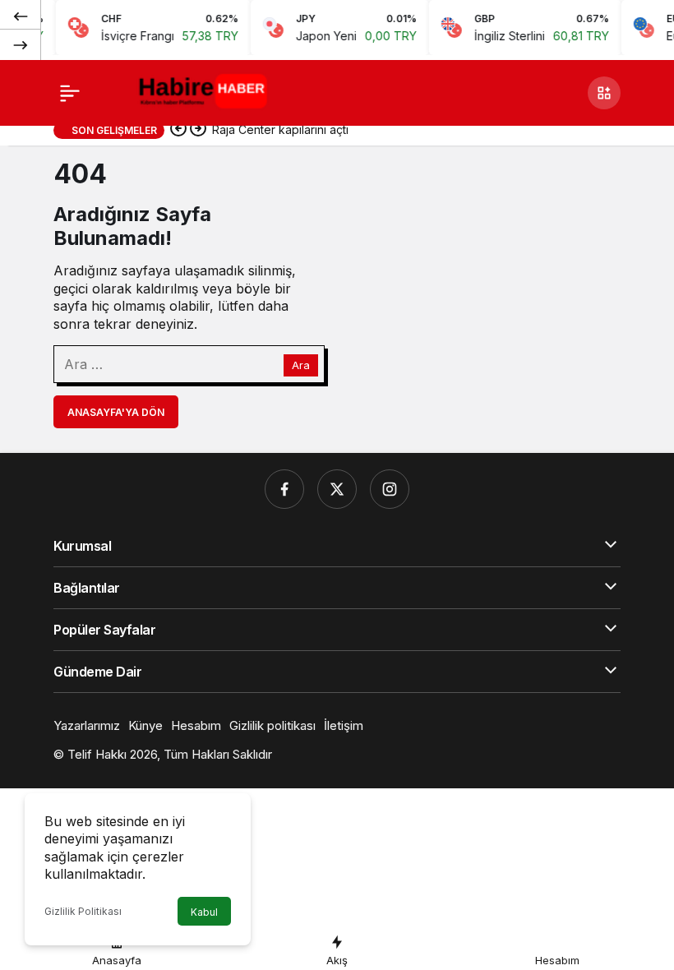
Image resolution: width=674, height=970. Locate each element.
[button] (604, 92)
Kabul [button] (204, 912)
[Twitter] (337, 489)
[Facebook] (284, 489)
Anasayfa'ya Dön (115, 412)
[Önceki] (20, 15)
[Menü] (69, 92)
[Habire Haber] (206, 91)
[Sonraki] (20, 44)
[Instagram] (389, 489)
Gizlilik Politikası (83, 911)
